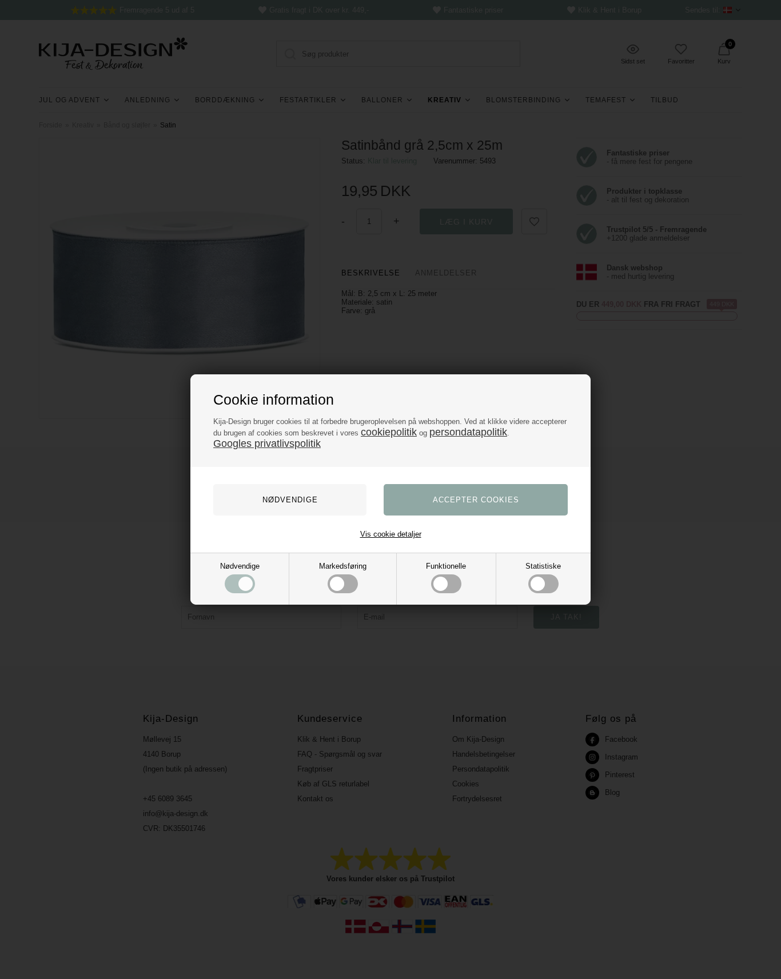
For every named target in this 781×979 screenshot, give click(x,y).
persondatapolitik (468, 432)
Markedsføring (342, 566)
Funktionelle (446, 566)
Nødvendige (240, 566)
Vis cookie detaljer (390, 534)
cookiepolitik (389, 432)
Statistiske (543, 566)
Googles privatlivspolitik (267, 443)
